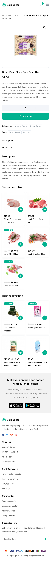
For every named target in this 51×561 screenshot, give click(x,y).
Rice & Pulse (35, 126)
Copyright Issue (9, 462)
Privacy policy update (11, 474)
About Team (7, 457)
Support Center (8, 447)
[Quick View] (20, 352)
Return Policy (7, 484)
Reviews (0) (7, 147)
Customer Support (10, 452)
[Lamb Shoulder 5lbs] (37, 237)
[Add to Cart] (20, 209)
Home (8, 15)
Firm (11, 132)
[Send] (46, 539)
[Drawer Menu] (47, 5)
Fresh (17, 132)
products (18, 15)
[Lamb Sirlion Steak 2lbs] (37, 202)
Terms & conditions (10, 479)
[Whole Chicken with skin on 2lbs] (13, 202)
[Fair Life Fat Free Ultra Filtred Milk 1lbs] (37, 346)
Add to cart (27, 116)
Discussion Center (10, 506)
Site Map (6, 489)
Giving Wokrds (8, 516)
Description (7, 140)
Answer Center (8, 511)
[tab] (25, 141)
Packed (26, 132)
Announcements (9, 501)
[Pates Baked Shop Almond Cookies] (13, 346)
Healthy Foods (20, 126)
